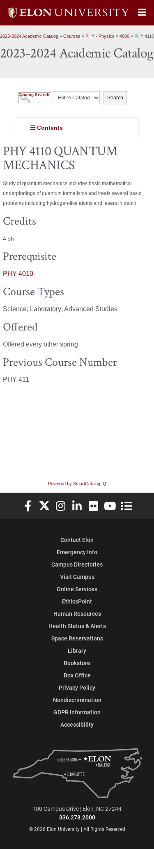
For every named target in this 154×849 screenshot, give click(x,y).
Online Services (77, 589)
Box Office (77, 675)
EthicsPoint (77, 601)
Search (115, 98)
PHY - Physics (100, 36)
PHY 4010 (18, 273)
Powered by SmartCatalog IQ (77, 483)
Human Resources (77, 613)
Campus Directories (77, 564)
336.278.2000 (77, 817)
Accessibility (77, 724)
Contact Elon (77, 540)
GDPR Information (77, 712)
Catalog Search (33, 94)
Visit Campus (77, 577)
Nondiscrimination (77, 700)
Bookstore (77, 663)
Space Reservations (77, 638)
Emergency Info (77, 552)
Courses (71, 36)
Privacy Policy (77, 687)
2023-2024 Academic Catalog (29, 36)
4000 (124, 36)
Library (77, 650)
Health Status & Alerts (77, 626)
